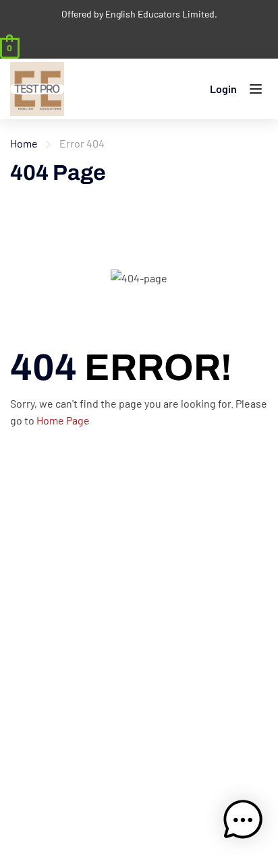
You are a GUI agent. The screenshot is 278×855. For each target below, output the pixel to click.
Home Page (63, 420)
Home (24, 143)
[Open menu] (257, 91)
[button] (243, 820)
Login (223, 88)
